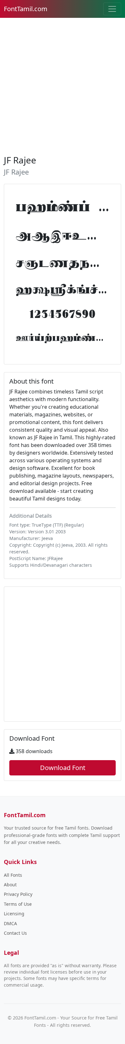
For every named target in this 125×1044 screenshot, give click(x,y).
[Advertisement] (62, 85)
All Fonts (13, 875)
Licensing (14, 914)
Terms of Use (18, 904)
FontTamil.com (25, 8)
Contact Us (15, 933)
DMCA (10, 923)
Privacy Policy (18, 894)
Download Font (62, 767)
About (10, 885)
